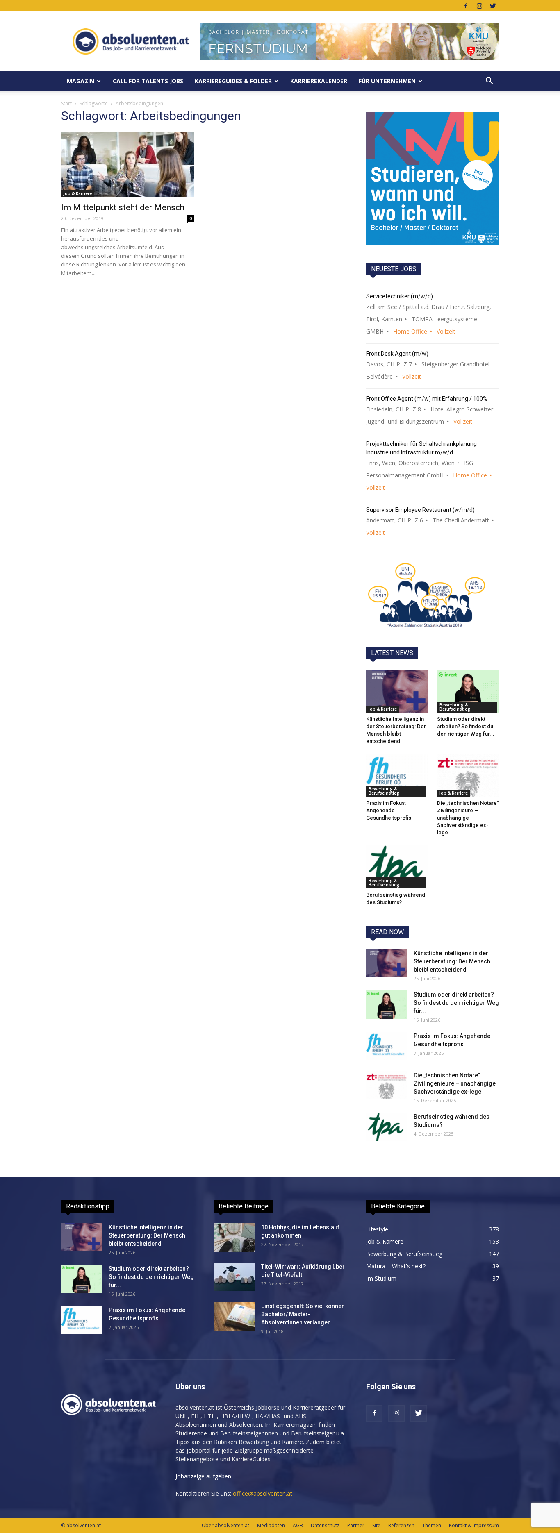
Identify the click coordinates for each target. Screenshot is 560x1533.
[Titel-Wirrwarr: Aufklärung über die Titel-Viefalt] (234, 1277)
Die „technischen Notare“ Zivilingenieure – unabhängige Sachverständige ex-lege (468, 818)
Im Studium (381, 1278)
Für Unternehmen (387, 81)
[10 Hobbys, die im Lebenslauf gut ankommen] (234, 1237)
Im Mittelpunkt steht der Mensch (122, 207)
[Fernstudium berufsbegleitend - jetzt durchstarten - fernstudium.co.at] (432, 178)
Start (66, 103)
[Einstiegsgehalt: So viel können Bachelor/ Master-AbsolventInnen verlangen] (234, 1316)
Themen (431, 1525)
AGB (298, 1525)
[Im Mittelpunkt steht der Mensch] (127, 164)
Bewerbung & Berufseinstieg (454, 707)
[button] (489, 81)
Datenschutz (325, 1525)
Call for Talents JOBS (148, 81)
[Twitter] (493, 5)
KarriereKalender (318, 81)
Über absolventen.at (225, 1525)
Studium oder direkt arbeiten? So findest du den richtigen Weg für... (465, 726)
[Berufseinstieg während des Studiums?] (397, 866)
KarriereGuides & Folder (233, 81)
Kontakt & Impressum (474, 1525)
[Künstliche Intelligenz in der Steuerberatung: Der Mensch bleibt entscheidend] (397, 691)
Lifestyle (377, 1229)
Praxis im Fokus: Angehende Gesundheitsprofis (388, 810)
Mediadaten (271, 1525)
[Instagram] (479, 5)
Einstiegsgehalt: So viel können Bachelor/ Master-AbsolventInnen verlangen (303, 1314)
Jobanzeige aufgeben (203, 1476)
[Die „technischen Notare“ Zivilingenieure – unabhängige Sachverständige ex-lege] (468, 775)
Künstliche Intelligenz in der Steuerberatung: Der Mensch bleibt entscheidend (452, 961)
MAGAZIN (80, 81)
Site (376, 1525)
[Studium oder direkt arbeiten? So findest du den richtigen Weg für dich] (468, 691)
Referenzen (401, 1525)
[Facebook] (466, 5)
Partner (355, 1525)
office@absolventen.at (262, 1493)
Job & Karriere (78, 193)
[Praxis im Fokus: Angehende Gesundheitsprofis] (397, 775)
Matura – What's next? (396, 1266)
